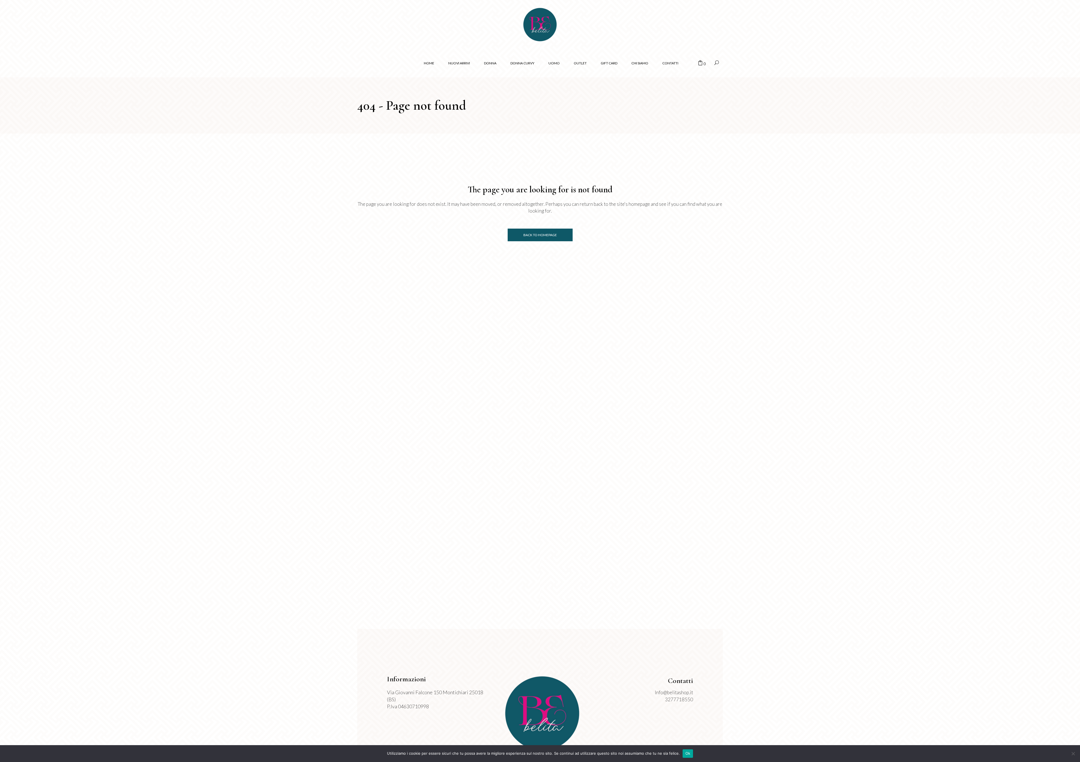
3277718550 (679, 699)
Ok (687, 753)
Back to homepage (540, 235)
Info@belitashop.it (674, 692)
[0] (700, 63)
